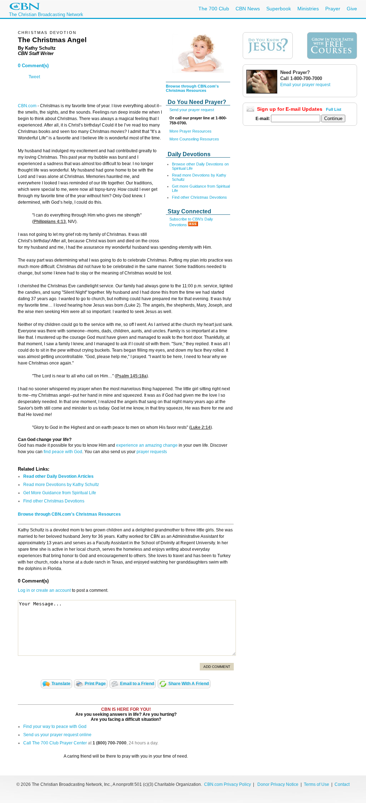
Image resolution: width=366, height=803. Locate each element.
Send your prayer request (191, 110)
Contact (342, 784)
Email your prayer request (305, 84)
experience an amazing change (147, 445)
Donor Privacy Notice (277, 784)
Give (352, 8)
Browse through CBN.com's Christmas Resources (192, 88)
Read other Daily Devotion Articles (58, 476)
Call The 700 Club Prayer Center (55, 742)
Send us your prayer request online (57, 734)
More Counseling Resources (194, 139)
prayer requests (152, 451)
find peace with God (63, 451)
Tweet (34, 76)
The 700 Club (213, 8)
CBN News (248, 8)
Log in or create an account (44, 590)
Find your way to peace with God (54, 726)
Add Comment (216, 667)
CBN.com (27, 105)
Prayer (332, 8)
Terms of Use (317, 784)
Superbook (278, 8)
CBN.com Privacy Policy (227, 784)
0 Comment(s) (33, 65)
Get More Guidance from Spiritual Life (59, 492)
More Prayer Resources (190, 131)
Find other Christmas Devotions (199, 197)
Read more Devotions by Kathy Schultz (61, 484)
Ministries (308, 8)
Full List (333, 109)
